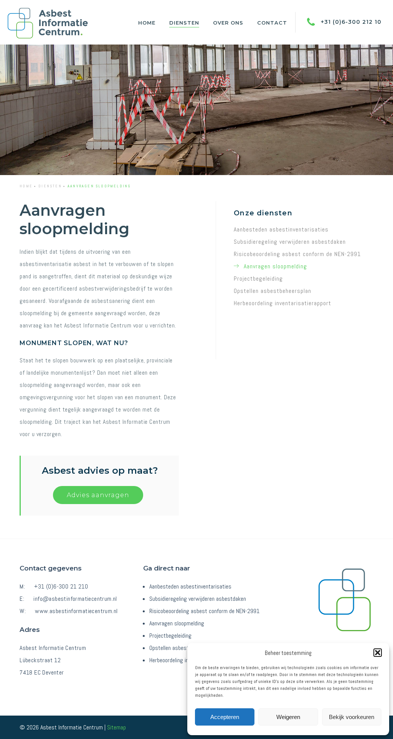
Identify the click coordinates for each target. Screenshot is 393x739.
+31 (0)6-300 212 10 (350, 21)
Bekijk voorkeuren (351, 717)
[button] (377, 652)
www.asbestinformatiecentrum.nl (76, 611)
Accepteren (224, 717)
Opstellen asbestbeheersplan (272, 291)
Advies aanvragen (98, 495)
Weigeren (288, 717)
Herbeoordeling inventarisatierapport (282, 303)
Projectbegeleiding (258, 278)
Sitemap (116, 727)
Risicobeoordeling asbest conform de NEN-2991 (297, 254)
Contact (272, 23)
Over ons (228, 23)
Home (146, 23)
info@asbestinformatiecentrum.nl (75, 599)
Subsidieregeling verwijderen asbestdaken (290, 242)
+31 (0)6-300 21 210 (61, 586)
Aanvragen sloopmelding (275, 266)
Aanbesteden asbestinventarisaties (281, 229)
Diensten (184, 23)
